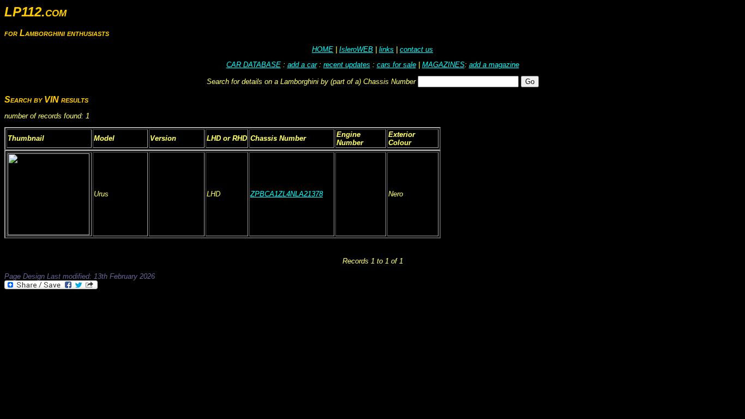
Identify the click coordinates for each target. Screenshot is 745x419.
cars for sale (396, 65)
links (386, 49)
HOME (322, 49)
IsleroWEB (356, 49)
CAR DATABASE (253, 65)
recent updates (346, 65)
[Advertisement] (202, 320)
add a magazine (494, 65)
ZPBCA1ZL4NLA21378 (286, 194)
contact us (416, 49)
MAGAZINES (443, 65)
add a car (302, 65)
